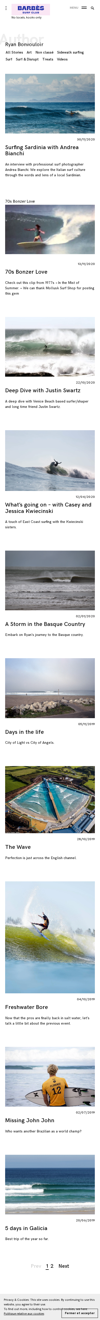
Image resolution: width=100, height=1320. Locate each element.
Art (29, 52)
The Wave (18, 847)
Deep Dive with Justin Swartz (43, 390)
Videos (62, 59)
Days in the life (24, 732)
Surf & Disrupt (27, 59)
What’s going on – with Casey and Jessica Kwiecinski (48, 507)
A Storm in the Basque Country (45, 624)
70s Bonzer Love (26, 272)
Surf (9, 59)
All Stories (14, 52)
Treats (47, 59)
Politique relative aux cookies (24, 1314)
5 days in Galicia (26, 1228)
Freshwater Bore (26, 1007)
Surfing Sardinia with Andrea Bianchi (42, 150)
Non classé (44, 52)
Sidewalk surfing (70, 52)
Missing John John (29, 1120)
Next (63, 1266)
